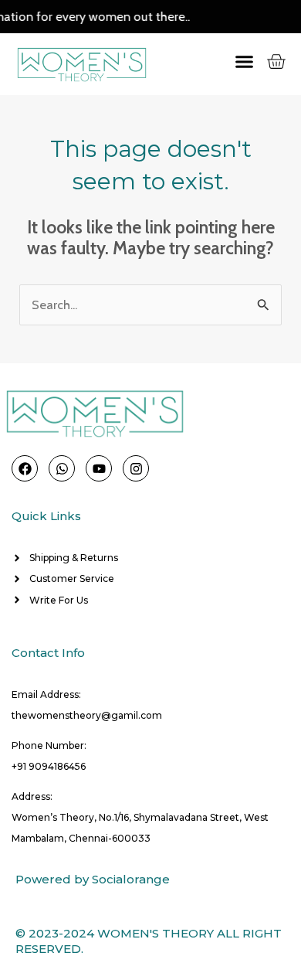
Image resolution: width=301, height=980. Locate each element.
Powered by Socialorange (92, 879)
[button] (232, 61)
